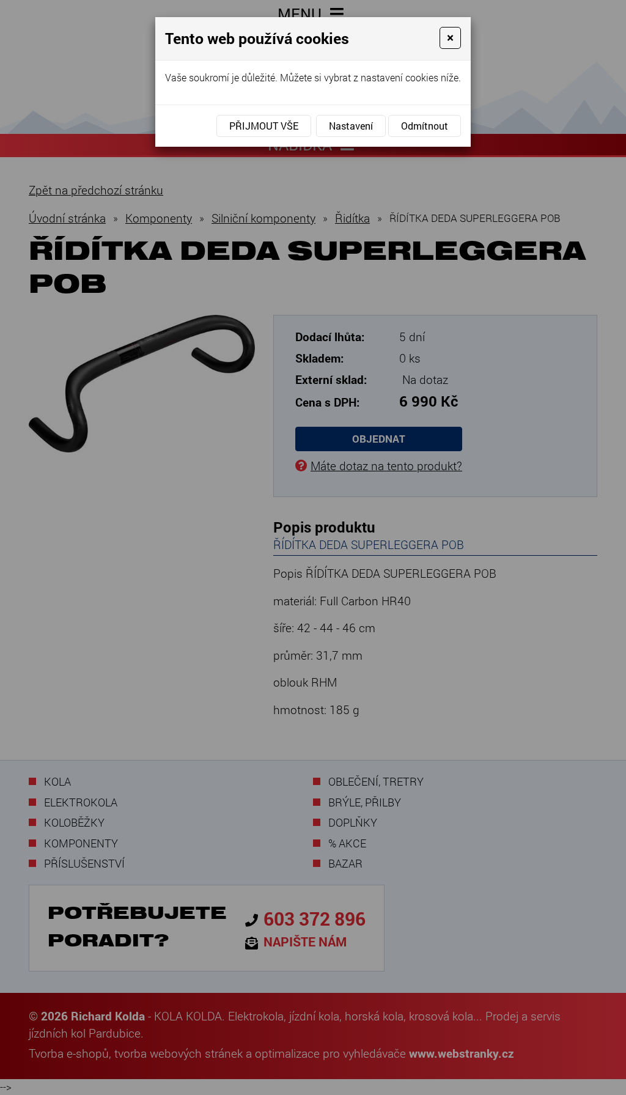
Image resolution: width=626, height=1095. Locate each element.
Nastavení (351, 125)
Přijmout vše (263, 125)
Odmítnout (424, 125)
